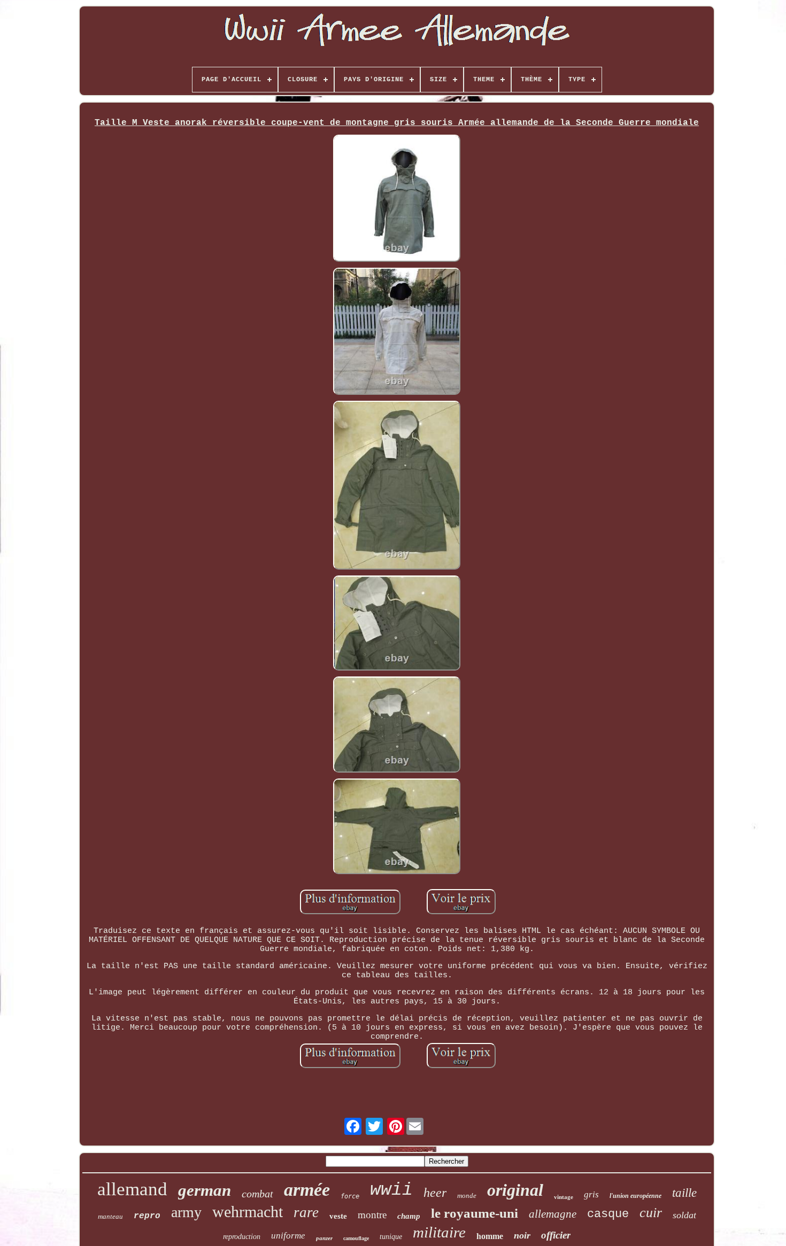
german (204, 1190)
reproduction (241, 1237)
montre (372, 1214)
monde (466, 1196)
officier (556, 1235)
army (186, 1212)
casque (608, 1214)
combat (257, 1194)
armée (307, 1190)
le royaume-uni (474, 1213)
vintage (563, 1197)
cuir (650, 1212)
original (515, 1190)
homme (489, 1236)
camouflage (356, 1238)
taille (684, 1193)
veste (338, 1216)
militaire (439, 1232)
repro (147, 1216)
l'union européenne (635, 1196)
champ (408, 1216)
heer (434, 1193)
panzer (324, 1238)
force (350, 1196)
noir (522, 1235)
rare (306, 1212)
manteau (110, 1216)
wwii (391, 1190)
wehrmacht (247, 1211)
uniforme (288, 1236)
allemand (132, 1189)
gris (591, 1194)
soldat (684, 1215)
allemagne (552, 1214)
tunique (391, 1237)
